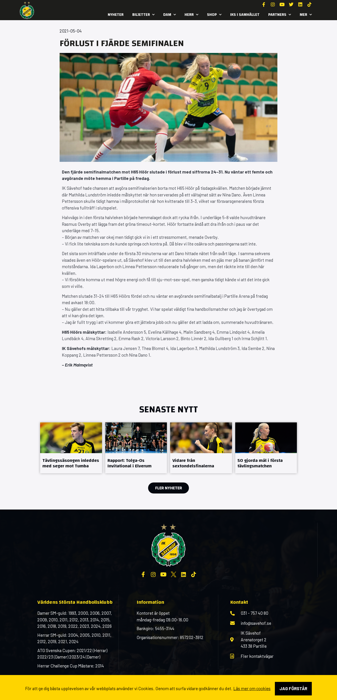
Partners (277, 14)
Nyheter (116, 14)
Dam (167, 14)
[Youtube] (282, 4)
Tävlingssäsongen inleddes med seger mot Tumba (70, 463)
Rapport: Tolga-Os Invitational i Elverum (130, 463)
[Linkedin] (300, 4)
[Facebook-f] (263, 4)
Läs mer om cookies (252, 688)
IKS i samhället (245, 14)
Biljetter (141, 14)
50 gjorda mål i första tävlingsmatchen (260, 463)
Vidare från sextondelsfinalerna (193, 463)
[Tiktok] (309, 4)
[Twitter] (291, 4)
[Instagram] (272, 4)
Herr (189, 14)
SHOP (212, 14)
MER (303, 14)
